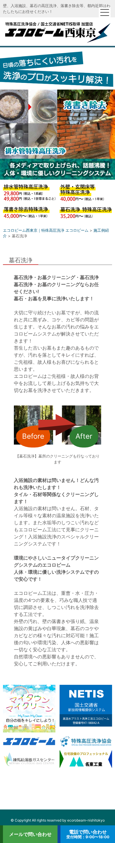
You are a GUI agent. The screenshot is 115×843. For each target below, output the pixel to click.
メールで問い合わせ (30, 834)
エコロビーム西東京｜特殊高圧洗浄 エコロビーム (57, 31)
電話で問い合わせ (87, 834)
